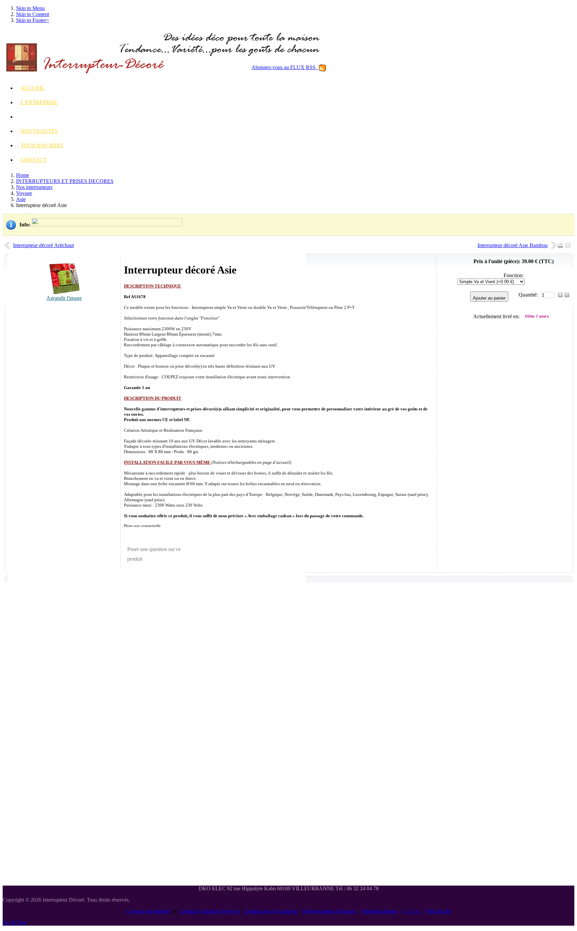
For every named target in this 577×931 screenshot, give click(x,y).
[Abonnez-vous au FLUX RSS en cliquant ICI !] (322, 67)
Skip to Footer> (32, 20)
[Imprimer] (561, 243)
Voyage (24, 193)
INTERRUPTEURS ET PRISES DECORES (65, 181)
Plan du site (438, 911)
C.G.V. (411, 911)
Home (22, 175)
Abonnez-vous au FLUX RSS (284, 67)
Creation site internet (148, 911)
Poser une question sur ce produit (154, 554)
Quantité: (529, 295)
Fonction (513, 275)
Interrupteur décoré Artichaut (43, 245)
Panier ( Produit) (531, 178)
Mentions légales (379, 911)
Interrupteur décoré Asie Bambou (512, 245)
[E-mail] (569, 243)
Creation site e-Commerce (270, 911)
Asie (21, 199)
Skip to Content (32, 14)
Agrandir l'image (64, 298)
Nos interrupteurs (34, 187)
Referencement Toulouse (329, 911)
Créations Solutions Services (209, 911)
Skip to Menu (30, 8)
